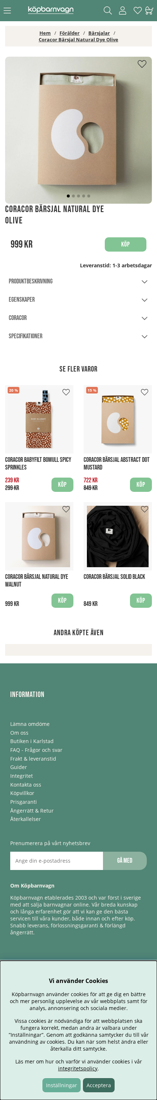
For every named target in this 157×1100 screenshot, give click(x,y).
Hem (45, 33)
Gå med (124, 860)
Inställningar (61, 1085)
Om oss (19, 732)
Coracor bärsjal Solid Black (114, 577)
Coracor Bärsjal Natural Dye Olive (78, 39)
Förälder (70, 33)
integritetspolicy (77, 1068)
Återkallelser (25, 818)
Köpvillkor (22, 793)
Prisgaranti (23, 801)
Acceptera (99, 1085)
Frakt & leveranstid (33, 758)
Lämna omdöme (30, 723)
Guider (18, 767)
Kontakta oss (25, 784)
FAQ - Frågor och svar (36, 749)
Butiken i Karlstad (32, 741)
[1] (78, 130)
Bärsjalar (99, 33)
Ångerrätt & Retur (32, 810)
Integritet (21, 775)
